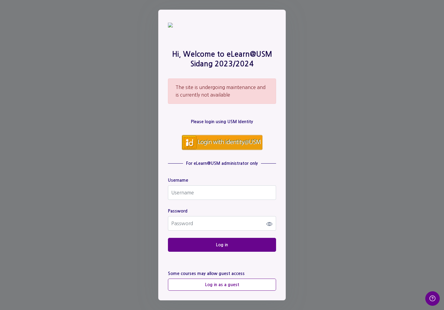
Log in (222, 245)
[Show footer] (432, 298)
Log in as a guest (222, 285)
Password (178, 211)
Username (178, 180)
